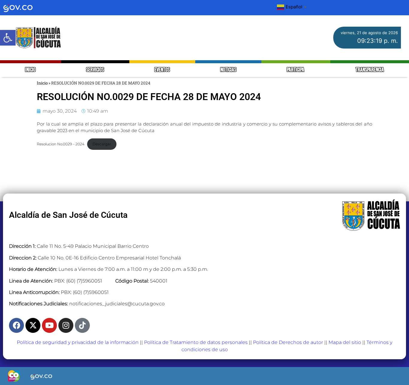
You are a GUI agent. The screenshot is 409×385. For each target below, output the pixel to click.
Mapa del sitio (344, 342)
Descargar (102, 144)
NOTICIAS (228, 70)
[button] (8, 38)
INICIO (30, 70)
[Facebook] (16, 325)
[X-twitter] (32, 325)
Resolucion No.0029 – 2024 (60, 144)
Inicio (42, 83)
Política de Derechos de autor (288, 342)
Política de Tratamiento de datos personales (196, 342)
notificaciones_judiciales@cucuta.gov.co (117, 304)
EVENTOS (162, 70)
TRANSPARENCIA (370, 70)
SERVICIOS (95, 70)
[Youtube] (49, 325)
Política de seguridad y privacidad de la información (78, 342)
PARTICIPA (296, 70)
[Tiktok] (82, 325)
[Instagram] (65, 325)
